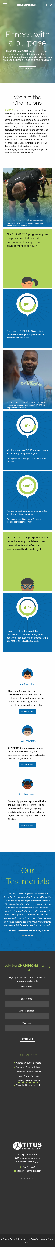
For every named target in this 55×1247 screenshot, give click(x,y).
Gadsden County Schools (28, 1067)
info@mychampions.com (29, 1171)
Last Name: (27, 999)
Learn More (27, 69)
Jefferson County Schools (28, 1071)
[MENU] (6, 5)
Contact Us (27, 1178)
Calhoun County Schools (28, 1062)
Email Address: (27, 1011)
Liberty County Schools (28, 1080)
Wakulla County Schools (28, 1085)
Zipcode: (26, 1023)
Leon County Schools (28, 1076)
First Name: (27, 986)
